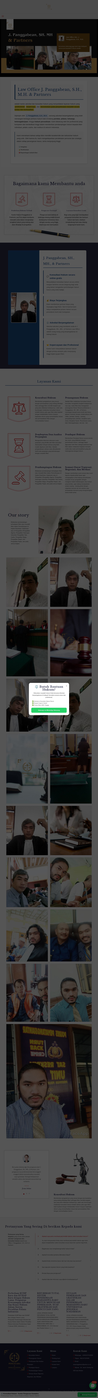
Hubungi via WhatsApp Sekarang (49, 710)
